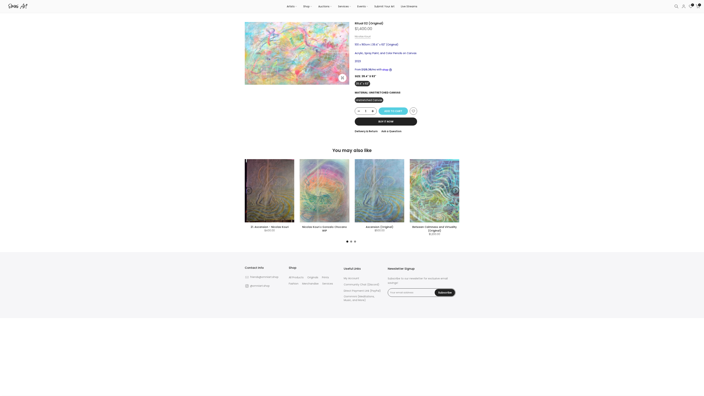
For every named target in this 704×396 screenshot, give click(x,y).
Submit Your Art (384, 6)
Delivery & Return (366, 131)
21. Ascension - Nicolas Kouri (270, 227)
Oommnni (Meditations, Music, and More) (359, 298)
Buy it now (385, 121)
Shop (306, 6)
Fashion (293, 283)
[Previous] (248, 190)
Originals (312, 277)
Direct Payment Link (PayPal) (362, 291)
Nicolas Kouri (363, 36)
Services (343, 6)
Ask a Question (391, 131)
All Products (296, 277)
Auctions (323, 6)
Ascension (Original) (379, 227)
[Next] (455, 190)
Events (361, 6)
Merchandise (310, 283)
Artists (291, 6)
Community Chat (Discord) (361, 284)
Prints (325, 277)
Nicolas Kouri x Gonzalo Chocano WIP (324, 228)
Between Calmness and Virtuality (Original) (434, 228)
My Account (351, 278)
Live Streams (409, 6)
